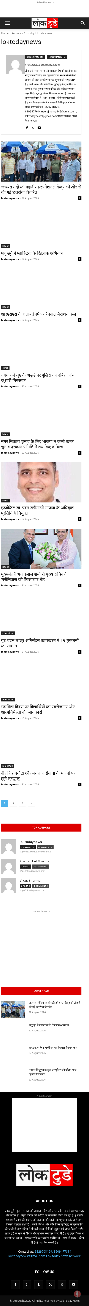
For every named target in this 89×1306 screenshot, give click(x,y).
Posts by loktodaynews (38, 33)
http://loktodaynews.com (32, 871)
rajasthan (7, 765)
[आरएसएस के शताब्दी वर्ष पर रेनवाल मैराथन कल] (41, 289)
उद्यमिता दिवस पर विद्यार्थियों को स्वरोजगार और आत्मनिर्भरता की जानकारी (38, 709)
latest (5, 179)
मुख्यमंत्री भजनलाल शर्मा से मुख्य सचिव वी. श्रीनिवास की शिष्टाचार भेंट (35, 577)
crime (5, 367)
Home (5, 33)
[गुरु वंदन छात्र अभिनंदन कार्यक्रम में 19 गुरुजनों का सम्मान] (41, 615)
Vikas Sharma (30, 880)
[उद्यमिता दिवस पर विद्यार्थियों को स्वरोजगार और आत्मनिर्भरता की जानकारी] (41, 681)
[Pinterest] (27, 1284)
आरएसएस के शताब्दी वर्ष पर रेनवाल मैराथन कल (39, 314)
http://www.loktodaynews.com (42, 64)
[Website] (62, 1284)
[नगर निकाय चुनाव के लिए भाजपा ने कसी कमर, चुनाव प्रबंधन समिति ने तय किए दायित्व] (41, 416)
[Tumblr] (38, 1284)
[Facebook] (26, 126)
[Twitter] (33, 126)
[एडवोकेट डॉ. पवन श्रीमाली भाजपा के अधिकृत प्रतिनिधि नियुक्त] (41, 482)
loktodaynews (10, 198)
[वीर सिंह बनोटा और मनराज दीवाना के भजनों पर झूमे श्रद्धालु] (41, 748)
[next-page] (31, 803)
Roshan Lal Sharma (34, 861)
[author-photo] (15, 92)
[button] (7, 23)
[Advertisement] (44, 10)
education (8, 633)
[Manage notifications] (77, 1293)
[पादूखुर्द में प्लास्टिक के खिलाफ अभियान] (41, 228)
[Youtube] (39, 126)
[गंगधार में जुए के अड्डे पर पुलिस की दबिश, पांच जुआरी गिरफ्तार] (41, 350)
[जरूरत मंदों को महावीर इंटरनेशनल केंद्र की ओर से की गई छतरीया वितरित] (41, 161)
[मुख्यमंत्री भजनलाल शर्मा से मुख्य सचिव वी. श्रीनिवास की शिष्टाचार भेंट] (41, 549)
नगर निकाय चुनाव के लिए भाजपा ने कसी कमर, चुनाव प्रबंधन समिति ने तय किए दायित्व (38, 444)
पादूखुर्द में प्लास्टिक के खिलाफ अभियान (32, 253)
